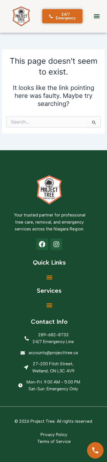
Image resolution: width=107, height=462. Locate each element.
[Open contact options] (95, 450)
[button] (96, 16)
